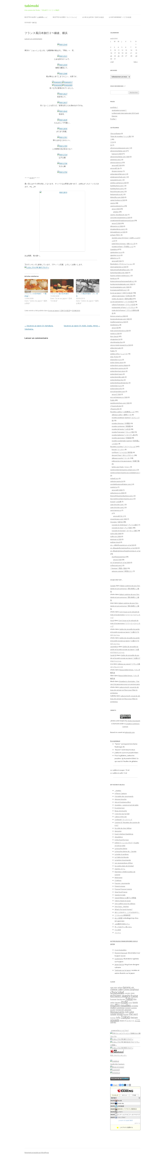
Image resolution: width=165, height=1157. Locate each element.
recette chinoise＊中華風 (121, 423)
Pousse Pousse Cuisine (123, 889)
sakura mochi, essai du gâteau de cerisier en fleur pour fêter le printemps (124, 690)
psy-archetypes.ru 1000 (118, 397)
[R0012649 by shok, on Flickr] (62, 120)
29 (136, 56)
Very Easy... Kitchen (122, 906)
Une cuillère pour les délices (125, 904)
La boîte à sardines (122, 854)
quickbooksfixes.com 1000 (119, 403)
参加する (137, 1123)
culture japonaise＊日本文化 (122, 296)
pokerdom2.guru (116, 374)
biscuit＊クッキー (118, 449)
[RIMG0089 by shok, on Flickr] (67, 85)
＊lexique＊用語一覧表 (118, 568)
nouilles (125, 1005)
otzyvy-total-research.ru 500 (120, 345)
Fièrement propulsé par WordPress (37, 1153)
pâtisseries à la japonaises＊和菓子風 (125, 461)
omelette (134, 1006)
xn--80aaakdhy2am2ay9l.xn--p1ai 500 (123, 548)
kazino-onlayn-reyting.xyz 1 (120, 275)
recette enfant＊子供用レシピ (122, 246)
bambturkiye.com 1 (117, 186)
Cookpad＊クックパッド (123, 819)
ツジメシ (118, 932)
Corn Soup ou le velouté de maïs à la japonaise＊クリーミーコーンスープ (125, 615)
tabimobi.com (130, 732)
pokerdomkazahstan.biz (119, 383)
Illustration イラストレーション (121, 264)
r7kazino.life (114, 409)
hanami (118, 1002)
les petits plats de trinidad (124, 866)
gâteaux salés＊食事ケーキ (122, 415)
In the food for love (122, 840)
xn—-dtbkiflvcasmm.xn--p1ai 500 (122, 545)
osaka (113, 1007)
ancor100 (115, 328)
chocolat (117, 992)
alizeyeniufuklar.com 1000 (119, 157)
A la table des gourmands (124, 796)
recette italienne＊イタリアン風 (123, 435)
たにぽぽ (118, 930)
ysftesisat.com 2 (116, 565)
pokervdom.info (116, 388)
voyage (114, 1020)
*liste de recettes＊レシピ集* (121, 136)
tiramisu (112, 1018)
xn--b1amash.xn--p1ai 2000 (120, 562)
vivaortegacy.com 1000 (118, 519)
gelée (112, 1003)
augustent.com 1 (116, 180)
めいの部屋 (118, 918)
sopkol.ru (113, 487)
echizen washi (120, 995)
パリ (137, 1020)
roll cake (129, 1012)
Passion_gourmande (122, 883)
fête (134, 999)
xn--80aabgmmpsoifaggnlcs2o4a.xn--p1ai (125, 551)
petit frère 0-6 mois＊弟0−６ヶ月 (123, 244)
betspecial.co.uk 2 (116, 194)
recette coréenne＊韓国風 (121, 426)
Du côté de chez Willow (123, 828)
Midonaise (118, 877)
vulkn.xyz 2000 (115, 536)
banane (126, 987)
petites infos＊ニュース (118, 354)
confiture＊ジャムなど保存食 (122, 452)
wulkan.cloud (115, 542)
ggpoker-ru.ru (115, 255)
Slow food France (121, 892)
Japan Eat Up (119, 964)
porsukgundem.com (117, 391)
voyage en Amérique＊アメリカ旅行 (125, 525)
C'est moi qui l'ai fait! (122, 814)
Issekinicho (119, 959)
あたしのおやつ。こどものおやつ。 (127, 912)
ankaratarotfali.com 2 (118, 174)
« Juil (112, 62)
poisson (128, 1008)
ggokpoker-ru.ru (116, 252)
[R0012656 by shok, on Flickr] (62, 128)
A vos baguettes (120, 950)
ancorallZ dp (114, 168)
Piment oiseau (120, 886)
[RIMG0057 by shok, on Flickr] (67, 82)
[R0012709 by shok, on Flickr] (62, 146)
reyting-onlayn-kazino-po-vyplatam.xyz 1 (125, 473)
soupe (120, 1014)
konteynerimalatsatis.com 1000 (121, 284)
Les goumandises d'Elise (124, 863)
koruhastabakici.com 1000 (119, 287)
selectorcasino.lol (116, 481)
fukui (129, 999)
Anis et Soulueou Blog (123, 802)
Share (115, 1085)
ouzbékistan (120, 1008)
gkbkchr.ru (114, 258)
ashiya (120, 987)
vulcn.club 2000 (115, 533)
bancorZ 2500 (117, 154)
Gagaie (113, 586)
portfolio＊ (114, 107)
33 (111, 145)
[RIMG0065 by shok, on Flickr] (57, 85)
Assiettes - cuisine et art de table (126, 805)
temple (126, 1014)
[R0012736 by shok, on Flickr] (62, 163)
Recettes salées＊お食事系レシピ (36, 17)
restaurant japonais (123, 1009)
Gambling (113, 249)
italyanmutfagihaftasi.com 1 (120, 270)
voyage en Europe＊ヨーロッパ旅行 (125, 531)
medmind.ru (114, 325)
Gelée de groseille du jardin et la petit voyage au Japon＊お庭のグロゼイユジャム (125, 632)
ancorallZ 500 (117, 165)
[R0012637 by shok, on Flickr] (62, 102)
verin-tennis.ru (115, 510)
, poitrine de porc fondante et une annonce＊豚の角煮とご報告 (125, 589)
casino (112, 203)
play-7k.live (114, 357)
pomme (134, 1008)
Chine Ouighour (131, 989)
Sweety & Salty (120, 895)
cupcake (127, 993)
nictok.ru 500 (114, 333)
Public (112, 400)
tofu (118, 1017)
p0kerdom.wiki (115, 348)
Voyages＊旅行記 (31, 22)
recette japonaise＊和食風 (121, 438)
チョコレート (129, 1020)
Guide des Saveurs (117, 1064)
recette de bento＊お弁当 (121, 429)
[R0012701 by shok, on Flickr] (62, 137)
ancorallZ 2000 (117, 490)
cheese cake (116, 989)
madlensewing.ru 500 (118, 322)
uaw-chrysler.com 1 (117, 504)
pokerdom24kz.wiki (117, 377)
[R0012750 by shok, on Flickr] (62, 172)
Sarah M (113, 655)
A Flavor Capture (121, 793)
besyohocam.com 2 (117, 191)
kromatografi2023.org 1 (118, 290)
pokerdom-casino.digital (119, 365)
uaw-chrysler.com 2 (117, 507)
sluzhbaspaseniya (118, 557)
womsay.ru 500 (115, 539)
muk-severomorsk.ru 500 (119, 331)
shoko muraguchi (133, 721)
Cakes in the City (121, 817)
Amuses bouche (120, 799)
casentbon (114, 646)
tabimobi (32, 6)
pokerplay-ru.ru (116, 386)
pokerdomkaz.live (116, 380)
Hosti (112, 620)
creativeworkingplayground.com (122, 220)
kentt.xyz (113, 278)
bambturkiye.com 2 (117, 188)
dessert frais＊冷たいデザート (123, 455)
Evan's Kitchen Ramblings (124, 834)
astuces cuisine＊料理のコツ (122, 571)
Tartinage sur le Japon (123, 970)
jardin (130, 1002)
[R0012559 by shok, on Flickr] (62, 65)
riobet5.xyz (114, 478)
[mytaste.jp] (115, 1073)
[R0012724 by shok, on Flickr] (62, 155)
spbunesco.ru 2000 (117, 493)
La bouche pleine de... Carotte (125, 851)
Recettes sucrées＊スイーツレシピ (65, 17)
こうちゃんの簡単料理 (122, 915)
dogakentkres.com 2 (117, 229)
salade (113, 1014)
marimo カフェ (120, 869)
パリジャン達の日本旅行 (59, 293)
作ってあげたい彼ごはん (123, 927)
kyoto (135, 1002)
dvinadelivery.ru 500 (117, 232)
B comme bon (120, 808)
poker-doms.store (116, 362)
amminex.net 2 (115, 159)
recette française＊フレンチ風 (123, 432)
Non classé (114, 336)
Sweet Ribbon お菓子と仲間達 (125, 898)
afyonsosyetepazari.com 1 (120, 148)
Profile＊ (113, 119)
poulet (112, 1010)
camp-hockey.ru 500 (117, 200)
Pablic (112, 351)
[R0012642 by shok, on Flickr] (62, 111)
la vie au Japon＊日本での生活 (93, 17)
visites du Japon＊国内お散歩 (122, 299)
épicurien (118, 831)
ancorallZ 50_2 (118, 516)
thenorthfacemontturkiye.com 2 (121, 496)
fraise (134, 996)
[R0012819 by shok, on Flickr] (62, 221)
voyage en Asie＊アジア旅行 (122, 528)
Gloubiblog (119, 837)
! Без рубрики (115, 133)
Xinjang (122, 1021)
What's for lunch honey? (123, 909)
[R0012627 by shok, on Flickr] (62, 94)
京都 (111, 1022)
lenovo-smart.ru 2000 (118, 316)
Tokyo (125, 1017)
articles (115, 212)
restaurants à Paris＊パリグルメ (123, 307)
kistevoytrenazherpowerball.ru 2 (122, 281)
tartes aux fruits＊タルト (121, 467)
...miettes (118, 790)
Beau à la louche (121, 811)
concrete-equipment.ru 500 (120, 217)
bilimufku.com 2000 (117, 197)
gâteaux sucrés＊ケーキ (120, 458)
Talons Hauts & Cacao (123, 901)
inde (124, 1002)
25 (118, 56)
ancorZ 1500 (116, 394)
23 (111, 56)
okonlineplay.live (116, 342)
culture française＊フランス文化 (123, 304)
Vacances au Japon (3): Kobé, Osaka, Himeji (82, 326)
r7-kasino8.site (115, 406)
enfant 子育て (115, 235)
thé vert (133, 1014)
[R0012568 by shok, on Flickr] (62, 73)
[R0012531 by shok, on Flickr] (62, 56)
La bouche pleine (121, 848)
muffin (115, 1005)
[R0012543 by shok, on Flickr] (62, 44)
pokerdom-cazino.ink (118, 368)
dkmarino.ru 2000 (116, 226)
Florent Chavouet (121, 953)
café (132, 987)
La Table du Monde (122, 857)
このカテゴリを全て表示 (125, 1120)
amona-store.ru (116, 162)
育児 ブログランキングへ (118, 1055)
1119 (112, 142)
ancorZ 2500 (116, 223)
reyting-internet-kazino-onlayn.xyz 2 (123, 470)
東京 (114, 1022)
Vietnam (134, 1017)
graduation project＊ (119, 110)
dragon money (117, 171)
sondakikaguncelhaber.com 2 (121, 484)
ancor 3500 (116, 209)
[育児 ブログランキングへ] (117, 1052)
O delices (118, 880)
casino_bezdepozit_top (118, 215)
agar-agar (113, 987)
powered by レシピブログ (120, 1030)
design (133, 993)
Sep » (136, 62)
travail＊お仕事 (115, 502)
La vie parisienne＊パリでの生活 (120, 17)
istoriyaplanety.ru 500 (118, 267)
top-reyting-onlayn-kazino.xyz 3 (121, 499)
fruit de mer (121, 999)
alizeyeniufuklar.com (118, 151)
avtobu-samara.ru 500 (118, 183)
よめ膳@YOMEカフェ (122, 924)
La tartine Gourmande (123, 860)
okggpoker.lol (115, 339)
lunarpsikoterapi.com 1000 (120, 319)
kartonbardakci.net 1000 (119, 273)
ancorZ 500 (117, 560)
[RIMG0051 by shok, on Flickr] (57, 82)
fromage (113, 999)
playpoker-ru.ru (116, 359)
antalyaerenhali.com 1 (118, 177)
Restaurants (117, 1012)
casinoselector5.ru (117, 206)
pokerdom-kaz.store (117, 371)
